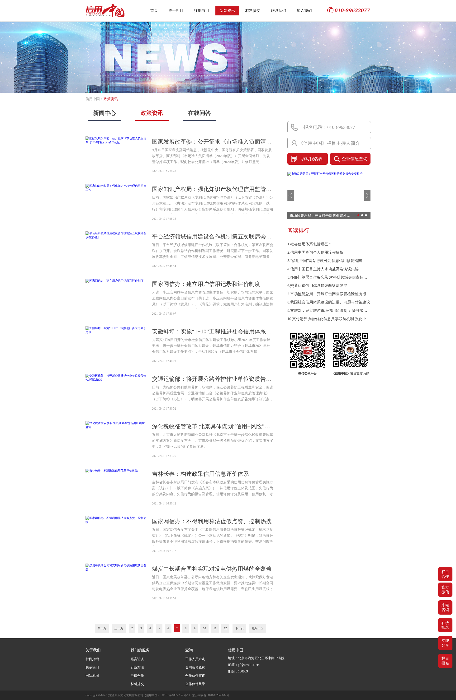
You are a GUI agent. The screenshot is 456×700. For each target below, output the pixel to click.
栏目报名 (445, 660)
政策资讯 (152, 113)
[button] (290, 195)
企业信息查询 (354, 158)
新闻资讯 (227, 11)
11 (215, 628)
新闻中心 (104, 113)
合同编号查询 (195, 667)
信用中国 (93, 99)
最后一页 (257, 628)
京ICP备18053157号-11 (176, 695)
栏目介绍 (92, 659)
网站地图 (92, 675)
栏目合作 (445, 574)
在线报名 (445, 625)
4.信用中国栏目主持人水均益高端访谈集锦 (323, 269)
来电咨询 (445, 607)
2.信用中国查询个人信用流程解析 (315, 252)
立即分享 (445, 643)
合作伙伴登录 (195, 684)
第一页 (102, 628)
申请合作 (137, 675)
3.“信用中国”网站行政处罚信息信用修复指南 (324, 261)
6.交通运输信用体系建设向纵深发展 (317, 286)
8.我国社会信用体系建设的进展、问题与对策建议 (328, 302)
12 (225, 628)
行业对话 (137, 667)
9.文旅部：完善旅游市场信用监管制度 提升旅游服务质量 (328, 310)
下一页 (239, 628)
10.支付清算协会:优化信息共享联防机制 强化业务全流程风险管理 (328, 319)
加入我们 (304, 11)
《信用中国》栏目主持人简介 (329, 143)
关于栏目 (176, 11)
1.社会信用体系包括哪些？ (309, 244)
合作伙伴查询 (195, 675)
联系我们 (278, 11)
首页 (154, 11)
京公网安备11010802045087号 (210, 695)
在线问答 (199, 113)
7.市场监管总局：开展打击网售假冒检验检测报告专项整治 (328, 294)
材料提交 (253, 11)
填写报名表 (312, 158)
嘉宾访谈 (137, 659)
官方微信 (445, 589)
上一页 (118, 628)
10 (204, 628)
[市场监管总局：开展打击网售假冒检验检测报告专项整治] (324, 173)
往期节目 (201, 11)
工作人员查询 (195, 659)
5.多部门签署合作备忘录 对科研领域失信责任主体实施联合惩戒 (328, 277)
